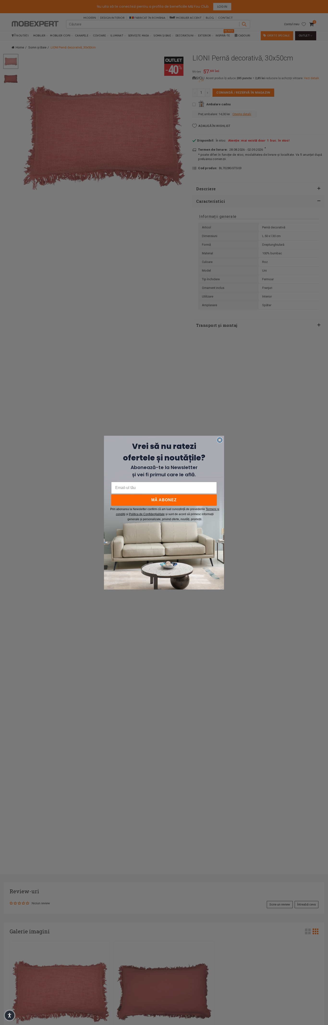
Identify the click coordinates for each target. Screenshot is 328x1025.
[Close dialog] (219, 440)
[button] (9, 1015)
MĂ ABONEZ (164, 500)
